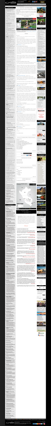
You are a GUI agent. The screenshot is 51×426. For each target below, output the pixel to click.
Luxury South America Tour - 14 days (10, 65)
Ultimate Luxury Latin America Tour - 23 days (10, 72)
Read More (44, 130)
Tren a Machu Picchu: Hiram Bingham (21, 180)
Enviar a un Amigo (29, 31)
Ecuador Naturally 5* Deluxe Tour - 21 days (10, 183)
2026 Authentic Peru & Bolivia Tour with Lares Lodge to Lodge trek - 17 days (10, 86)
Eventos (44, 290)
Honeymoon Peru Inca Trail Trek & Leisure (10, 102)
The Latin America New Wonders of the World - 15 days (10, 167)
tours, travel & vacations (40, 248)
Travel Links (29, 420)
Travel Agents (38, 420)
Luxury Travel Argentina (40, 166)
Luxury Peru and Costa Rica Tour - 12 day (10, 158)
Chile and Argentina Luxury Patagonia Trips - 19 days (10, 168)
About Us (8, 420)
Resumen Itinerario (22, 19)
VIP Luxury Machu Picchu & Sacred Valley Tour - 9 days (10, 47)
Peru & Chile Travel (40, 316)
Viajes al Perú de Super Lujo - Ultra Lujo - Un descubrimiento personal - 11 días (10, 13)
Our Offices (20, 420)
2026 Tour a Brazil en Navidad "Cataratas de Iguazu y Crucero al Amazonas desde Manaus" (41, 46)
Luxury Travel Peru (40, 165)
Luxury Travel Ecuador (40, 170)
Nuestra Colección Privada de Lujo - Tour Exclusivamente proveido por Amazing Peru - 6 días (10, 10)
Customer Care (43, 419)
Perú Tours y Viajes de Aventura (9, 75)
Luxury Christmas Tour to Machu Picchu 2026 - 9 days (10, 176)
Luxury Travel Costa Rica (40, 176)
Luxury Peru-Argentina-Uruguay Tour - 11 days (10, 153)
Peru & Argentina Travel (40, 318)
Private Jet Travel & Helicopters (41, 265)
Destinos (20, 4)
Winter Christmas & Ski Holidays (41, 53)
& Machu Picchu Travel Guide (41, 215)
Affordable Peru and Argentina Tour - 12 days (10, 155)
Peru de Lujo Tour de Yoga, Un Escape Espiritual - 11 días (10, 111)
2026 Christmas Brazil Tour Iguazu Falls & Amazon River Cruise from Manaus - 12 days (10, 31)
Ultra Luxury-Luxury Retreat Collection (41, 164)
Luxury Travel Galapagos (40, 169)
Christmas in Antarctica (40, 51)
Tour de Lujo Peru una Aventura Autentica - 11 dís (9, 79)
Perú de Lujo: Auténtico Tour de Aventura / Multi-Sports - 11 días (10, 81)
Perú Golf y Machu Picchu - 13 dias (10, 145)
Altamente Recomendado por (42, 0)
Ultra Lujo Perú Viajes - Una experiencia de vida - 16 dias (10, 18)
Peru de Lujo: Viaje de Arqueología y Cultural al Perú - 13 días (10, 64)
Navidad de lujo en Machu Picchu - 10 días (10, 119)
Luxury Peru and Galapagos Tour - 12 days (10, 156)
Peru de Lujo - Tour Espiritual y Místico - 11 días (10, 134)
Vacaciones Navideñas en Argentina (41, 34)
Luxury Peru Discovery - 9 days (9, 45)
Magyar (30, 419)
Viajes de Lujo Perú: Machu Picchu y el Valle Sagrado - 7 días (10, 40)
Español (17, 419)
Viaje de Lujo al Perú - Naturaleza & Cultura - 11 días (10, 56)
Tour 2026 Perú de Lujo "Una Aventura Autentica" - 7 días (10, 76)
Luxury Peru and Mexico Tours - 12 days (10, 159)
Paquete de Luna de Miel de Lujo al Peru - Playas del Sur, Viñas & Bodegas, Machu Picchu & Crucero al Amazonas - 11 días (10, 95)
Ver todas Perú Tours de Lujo (9, 184)
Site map (26, 420)
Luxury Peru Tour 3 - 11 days (9, 179)
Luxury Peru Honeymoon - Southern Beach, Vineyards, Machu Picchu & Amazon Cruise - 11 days (10, 29)
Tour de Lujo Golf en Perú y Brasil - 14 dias (10, 146)
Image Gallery (35, 420)
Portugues (21, 419)
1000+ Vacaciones (33, 4)
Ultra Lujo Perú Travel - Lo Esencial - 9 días (10, 12)
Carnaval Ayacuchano (39, 293)
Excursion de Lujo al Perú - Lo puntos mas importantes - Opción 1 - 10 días (10, 50)
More (44, 149)
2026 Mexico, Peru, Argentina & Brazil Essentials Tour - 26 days (10, 170)
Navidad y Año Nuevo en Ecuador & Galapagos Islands (41, 41)
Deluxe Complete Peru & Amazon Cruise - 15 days (10, 33)
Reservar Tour (23, 29)
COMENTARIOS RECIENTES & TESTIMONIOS (41, 121)
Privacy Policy (33, 419)
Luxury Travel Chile (40, 168)
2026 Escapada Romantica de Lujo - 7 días (10, 91)
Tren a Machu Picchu (41, 201)
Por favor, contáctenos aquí (27, 153)
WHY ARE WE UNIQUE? (41, 17)
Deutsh (24, 419)
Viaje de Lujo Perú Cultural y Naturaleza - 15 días (10, 68)
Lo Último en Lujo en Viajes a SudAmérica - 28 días (9, 74)
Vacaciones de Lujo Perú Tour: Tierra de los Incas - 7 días (10, 43)
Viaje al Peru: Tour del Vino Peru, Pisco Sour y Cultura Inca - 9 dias (10, 133)
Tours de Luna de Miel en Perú (9, 88)
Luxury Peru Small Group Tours (9, 137)
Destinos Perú (41, 206)
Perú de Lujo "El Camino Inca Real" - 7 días (10, 78)
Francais (27, 419)
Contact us (10, 420)
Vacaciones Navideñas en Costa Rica (41, 40)
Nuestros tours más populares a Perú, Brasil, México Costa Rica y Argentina (41, 85)
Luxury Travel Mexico (40, 174)
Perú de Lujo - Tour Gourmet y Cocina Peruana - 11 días (10, 136)
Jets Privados (28, 4)
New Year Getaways (40, 55)
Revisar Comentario (30, 29)
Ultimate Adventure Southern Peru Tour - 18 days (10, 69)
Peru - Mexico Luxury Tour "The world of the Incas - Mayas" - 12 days (10, 160)
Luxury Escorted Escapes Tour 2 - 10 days (10, 139)
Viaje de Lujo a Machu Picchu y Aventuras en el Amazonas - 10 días (10, 52)
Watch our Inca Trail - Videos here (41, 237)
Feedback (39, 419)
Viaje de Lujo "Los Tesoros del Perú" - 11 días (10, 58)
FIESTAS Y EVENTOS (41, 289)
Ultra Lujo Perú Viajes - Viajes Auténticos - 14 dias (10, 16)
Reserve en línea (43, 4)
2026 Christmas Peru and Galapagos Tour (40, 36)
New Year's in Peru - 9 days (9, 124)
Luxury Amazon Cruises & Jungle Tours (10, 172)
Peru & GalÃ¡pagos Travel (40, 319)
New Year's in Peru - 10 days (9, 125)
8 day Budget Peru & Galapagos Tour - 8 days (10, 149)
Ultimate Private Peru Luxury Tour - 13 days (10, 62)
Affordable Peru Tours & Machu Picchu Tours (41, 68)
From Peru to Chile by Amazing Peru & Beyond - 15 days (10, 165)
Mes (37, 298)
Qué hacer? (41, 281)
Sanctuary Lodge (20, 172)
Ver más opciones (34, 29)
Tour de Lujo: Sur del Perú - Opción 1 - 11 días (10, 55)
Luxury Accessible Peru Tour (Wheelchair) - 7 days (9, 131)
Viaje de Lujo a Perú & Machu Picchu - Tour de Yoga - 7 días (10, 41)
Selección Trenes (28, 19)
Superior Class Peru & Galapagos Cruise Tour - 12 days (10, 61)
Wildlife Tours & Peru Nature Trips (41, 63)
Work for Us (36, 419)
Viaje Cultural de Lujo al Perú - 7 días (10, 44)
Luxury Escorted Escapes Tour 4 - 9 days (10, 141)
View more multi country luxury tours (10, 171)
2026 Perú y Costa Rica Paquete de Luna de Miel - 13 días (10, 98)
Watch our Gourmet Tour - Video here (41, 239)
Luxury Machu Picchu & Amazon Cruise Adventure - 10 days (10, 25)
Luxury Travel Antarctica (40, 177)
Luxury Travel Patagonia (40, 172)
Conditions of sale (17, 420)
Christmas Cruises (40, 54)
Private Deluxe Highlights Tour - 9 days (10, 46)
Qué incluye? (18, 29)
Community (44, 420)
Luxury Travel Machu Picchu (41, 171)
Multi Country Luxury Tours (9, 148)
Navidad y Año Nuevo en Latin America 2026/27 (41, 48)
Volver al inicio (34, 150)
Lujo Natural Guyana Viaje (40, 175)
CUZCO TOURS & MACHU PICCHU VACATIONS (41, 155)
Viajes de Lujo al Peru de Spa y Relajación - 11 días (9, 107)
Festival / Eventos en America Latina (41, 227)
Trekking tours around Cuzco (41, 65)
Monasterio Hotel (20, 170)
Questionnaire (23, 420)
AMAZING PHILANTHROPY (41, 306)
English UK (14, 419)
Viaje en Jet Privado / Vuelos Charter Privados (10, 20)
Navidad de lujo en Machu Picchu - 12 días (10, 121)
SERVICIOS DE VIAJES (41, 285)
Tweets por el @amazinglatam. (40, 200)
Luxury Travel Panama (40, 178)
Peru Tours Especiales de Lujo (9, 129)
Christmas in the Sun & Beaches (41, 52)
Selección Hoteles (25, 19)
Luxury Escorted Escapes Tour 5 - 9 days (10, 142)
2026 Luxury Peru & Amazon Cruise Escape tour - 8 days (10, 24)
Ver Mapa (31, 19)
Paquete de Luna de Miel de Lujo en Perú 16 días (10, 100)
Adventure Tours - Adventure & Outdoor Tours (41, 64)
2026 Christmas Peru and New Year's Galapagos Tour (41, 38)
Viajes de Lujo (24, 4)
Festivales (41, 290)
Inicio (18, 4)
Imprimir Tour (34, 31)
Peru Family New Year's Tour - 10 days (10, 126)
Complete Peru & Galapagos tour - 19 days (10, 71)
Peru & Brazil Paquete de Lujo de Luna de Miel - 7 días (10, 92)
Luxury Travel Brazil (40, 167)
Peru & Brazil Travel (40, 317)
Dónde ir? (41, 280)
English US (10, 419)
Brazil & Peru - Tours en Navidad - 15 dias (41, 50)
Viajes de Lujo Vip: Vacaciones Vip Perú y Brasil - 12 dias (10, 15)
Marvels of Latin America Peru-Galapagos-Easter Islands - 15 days (10, 164)
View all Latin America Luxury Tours (10, 185)
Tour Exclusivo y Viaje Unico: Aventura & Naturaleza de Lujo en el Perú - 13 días (10, 85)
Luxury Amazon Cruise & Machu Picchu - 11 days (10, 27)
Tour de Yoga (7, 108)
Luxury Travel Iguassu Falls (41, 173)
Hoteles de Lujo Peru (41, 230)
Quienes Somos (38, 4)
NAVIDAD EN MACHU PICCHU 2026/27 (41, 28)
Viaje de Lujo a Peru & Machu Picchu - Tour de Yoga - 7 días (10, 109)
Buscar (39, 290)
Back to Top (34, 176)
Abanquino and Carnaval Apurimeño (41, 291)
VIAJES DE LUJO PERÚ (10, 7)
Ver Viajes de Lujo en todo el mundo (10, 189)
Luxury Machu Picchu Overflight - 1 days (10, 130)
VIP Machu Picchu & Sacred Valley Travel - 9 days (10, 49)
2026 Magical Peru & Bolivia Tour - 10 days (10, 152)
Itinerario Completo (18, 19)
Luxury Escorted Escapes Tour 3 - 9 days (10, 140)
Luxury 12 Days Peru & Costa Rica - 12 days (10, 181)
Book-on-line (13, 420)
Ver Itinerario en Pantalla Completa (22, 31)
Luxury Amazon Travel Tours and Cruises (9, 34)
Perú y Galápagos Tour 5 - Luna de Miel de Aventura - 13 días (10, 97)
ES (29, 1)
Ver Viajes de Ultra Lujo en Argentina (10, 19)
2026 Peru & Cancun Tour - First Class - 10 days (10, 150)
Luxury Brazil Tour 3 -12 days (9, 180)
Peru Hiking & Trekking (40, 66)
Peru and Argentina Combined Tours (41, 62)
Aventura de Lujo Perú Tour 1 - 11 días (10, 82)
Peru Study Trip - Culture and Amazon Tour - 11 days (10, 53)
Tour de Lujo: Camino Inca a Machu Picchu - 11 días (10, 83)
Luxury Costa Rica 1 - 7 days (9, 174)
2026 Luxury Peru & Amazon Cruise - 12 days (10, 59)
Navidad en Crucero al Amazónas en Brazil (41, 33)
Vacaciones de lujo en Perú (41, 90)
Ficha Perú (26, 29)
